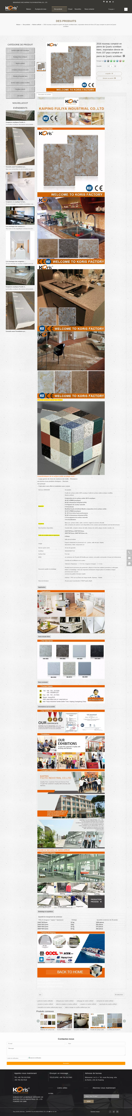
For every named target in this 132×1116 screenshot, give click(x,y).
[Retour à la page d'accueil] (71, 964)
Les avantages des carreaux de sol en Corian (16, 191)
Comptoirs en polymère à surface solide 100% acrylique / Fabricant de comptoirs (81, 1029)
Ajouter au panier (108, 78)
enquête (108, 73)
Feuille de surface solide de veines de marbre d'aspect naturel (98, 1029)
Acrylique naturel (20, 89)
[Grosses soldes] (71, 640)
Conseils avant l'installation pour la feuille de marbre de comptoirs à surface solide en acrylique (16, 131)
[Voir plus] (71, 710)
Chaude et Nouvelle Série (20, 76)
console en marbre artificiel (45, 1004)
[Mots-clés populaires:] (126, 9)
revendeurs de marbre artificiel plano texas (50, 1007)
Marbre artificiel (20, 63)
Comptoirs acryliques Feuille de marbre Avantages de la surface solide (16, 251)
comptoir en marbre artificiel (88, 1004)
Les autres (20, 95)
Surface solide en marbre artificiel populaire (64, 1029)
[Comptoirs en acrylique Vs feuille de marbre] (20, 164)
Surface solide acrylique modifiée (20, 82)
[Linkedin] (107, 2)
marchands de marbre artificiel (108, 1004)
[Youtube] (110, 2)
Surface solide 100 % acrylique (20, 50)
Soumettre (66, 1063)
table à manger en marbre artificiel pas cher (77, 1007)
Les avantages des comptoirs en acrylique (16, 226)
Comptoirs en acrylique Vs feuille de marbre (16, 166)
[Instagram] (113, 2)
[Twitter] (114, 1112)
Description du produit (44, 94)
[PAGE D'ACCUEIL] (71, 98)
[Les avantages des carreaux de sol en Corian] (20, 188)
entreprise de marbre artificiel (105, 1001)
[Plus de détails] (71, 402)
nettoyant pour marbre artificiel (64, 1001)
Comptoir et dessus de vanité (20, 70)
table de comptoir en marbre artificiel (66, 1004)
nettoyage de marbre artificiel (85, 1001)
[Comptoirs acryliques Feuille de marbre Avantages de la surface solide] (20, 249)
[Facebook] (104, 2)
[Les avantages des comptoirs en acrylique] (20, 223)
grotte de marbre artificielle (45, 1001)
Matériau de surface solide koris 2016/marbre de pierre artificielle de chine (47, 1029)
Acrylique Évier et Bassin (20, 57)
